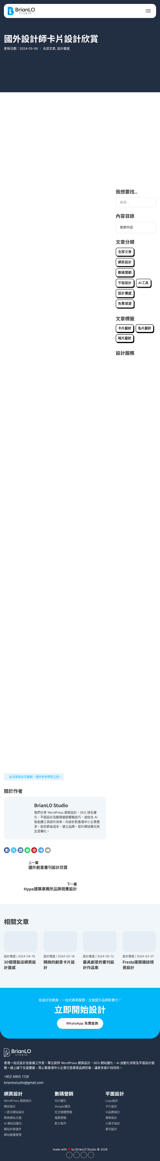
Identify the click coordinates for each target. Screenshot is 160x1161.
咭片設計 (124, 338)
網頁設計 (125, 262)
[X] (14, 850)
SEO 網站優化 (103, 1063)
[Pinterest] (34, 850)
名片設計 (144, 328)
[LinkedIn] (20, 850)
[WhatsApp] (27, 850)
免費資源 (125, 304)
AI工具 (143, 283)
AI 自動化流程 (126, 1063)
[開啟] (148, 11)
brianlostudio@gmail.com (24, 1083)
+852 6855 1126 (16, 1077)
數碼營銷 (125, 272)
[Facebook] (7, 850)
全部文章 (49, 48)
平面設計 (125, 283)
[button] (136, 227)
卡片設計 (124, 328)
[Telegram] (41, 850)
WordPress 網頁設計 (75, 1063)
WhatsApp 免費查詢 (82, 1023)
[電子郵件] (48, 850)
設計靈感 (63, 48)
